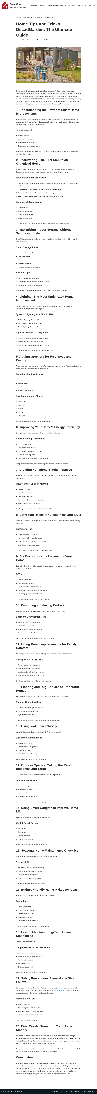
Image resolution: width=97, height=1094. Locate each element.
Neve (3, 1091)
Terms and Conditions (55, 5)
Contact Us (82, 5)
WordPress (18, 1091)
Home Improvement (38, 5)
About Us (92, 5)
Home (18, 17)
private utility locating (63, 990)
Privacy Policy (70, 5)
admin (20, 40)
